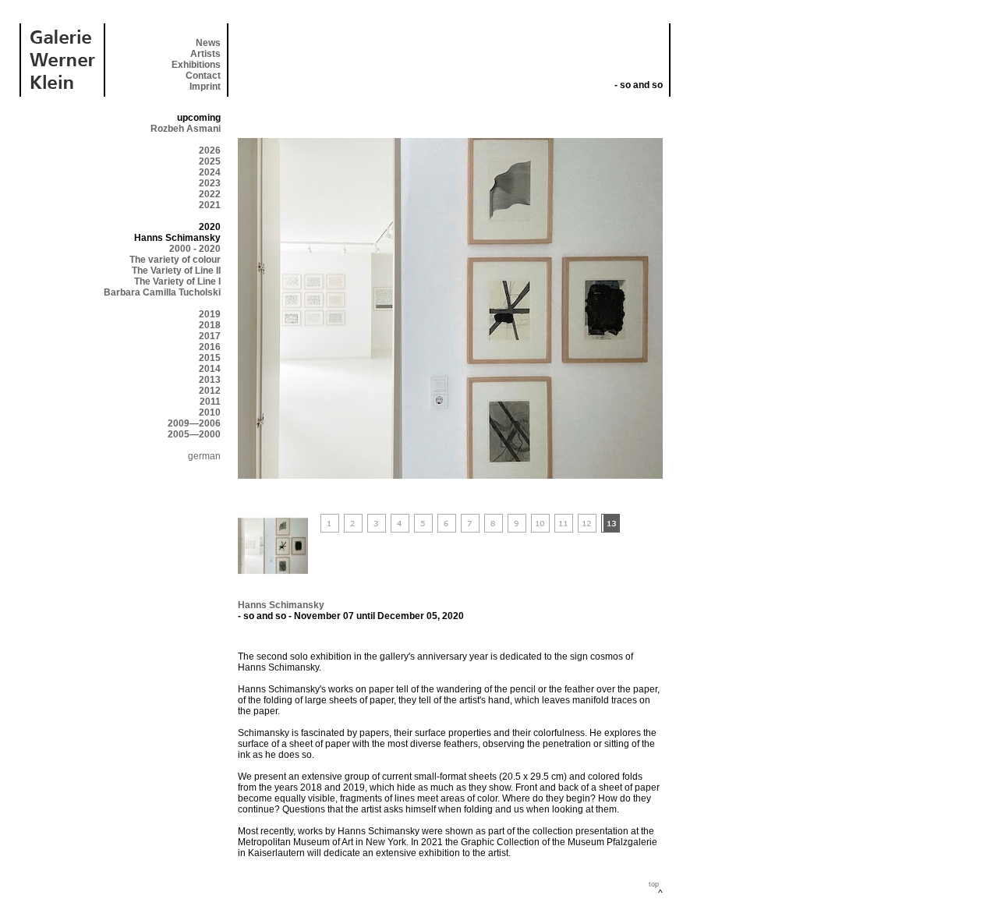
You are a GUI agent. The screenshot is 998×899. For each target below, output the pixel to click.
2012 (210, 390)
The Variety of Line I (177, 281)
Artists (205, 53)
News (208, 42)
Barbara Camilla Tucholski (162, 292)
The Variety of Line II (176, 270)
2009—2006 (194, 423)
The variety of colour (175, 259)
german (204, 456)
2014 (210, 368)
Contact (203, 75)
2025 (210, 161)
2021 (210, 205)
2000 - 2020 (195, 248)
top (654, 884)
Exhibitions (196, 64)
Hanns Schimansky (281, 605)
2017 (210, 336)
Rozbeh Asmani (185, 128)
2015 (210, 357)
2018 (210, 325)
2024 (210, 172)
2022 (210, 194)
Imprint (205, 86)
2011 (210, 401)
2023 (210, 183)
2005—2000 (194, 434)
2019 (210, 314)
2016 (210, 347)
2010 (210, 412)
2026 (210, 150)
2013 (210, 379)
